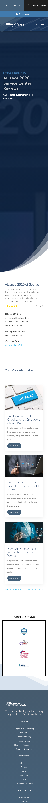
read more (14, 446)
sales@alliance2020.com (17, 345)
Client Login (24, 14)
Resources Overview (24, 783)
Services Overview (24, 749)
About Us (24, 763)
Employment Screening (24, 728)
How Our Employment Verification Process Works (21, 552)
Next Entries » (35, 590)
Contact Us (15, 5)
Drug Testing (24, 732)
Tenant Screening (24, 737)
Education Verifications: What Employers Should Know (23, 486)
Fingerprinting (24, 741)
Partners (24, 779)
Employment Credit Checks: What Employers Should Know (23, 419)
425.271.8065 (39, 5)
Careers (24, 767)
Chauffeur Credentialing (24, 745)
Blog (24, 771)
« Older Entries (13, 590)
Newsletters (24, 775)
